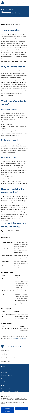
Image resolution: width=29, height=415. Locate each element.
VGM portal (4, 372)
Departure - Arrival (7, 389)
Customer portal (6, 370)
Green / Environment (8, 358)
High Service (5, 350)
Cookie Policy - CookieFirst (17, 338)
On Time (4, 354)
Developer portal (6, 375)
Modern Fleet (5, 361)
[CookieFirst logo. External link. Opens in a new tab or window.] (1, 394)
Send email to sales (7, 382)
